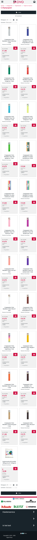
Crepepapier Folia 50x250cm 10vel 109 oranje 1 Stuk (9, 386)
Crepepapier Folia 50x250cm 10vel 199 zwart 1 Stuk (28, 424)
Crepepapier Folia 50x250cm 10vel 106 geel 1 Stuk (28, 347)
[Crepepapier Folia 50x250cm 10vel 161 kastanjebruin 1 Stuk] (28, 299)
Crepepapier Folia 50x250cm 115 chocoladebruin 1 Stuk (28, 386)
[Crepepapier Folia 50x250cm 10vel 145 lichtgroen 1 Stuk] (28, 108)
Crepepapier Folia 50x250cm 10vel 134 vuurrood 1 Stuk (28, 79)
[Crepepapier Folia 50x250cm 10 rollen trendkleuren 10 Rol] (28, 185)
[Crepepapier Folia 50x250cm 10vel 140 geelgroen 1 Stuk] (9, 146)
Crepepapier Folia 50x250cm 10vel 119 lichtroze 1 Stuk (9, 232)
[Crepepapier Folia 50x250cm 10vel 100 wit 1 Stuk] (9, 299)
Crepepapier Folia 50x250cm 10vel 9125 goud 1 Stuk (9, 424)
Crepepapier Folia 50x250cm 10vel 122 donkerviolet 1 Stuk (28, 270)
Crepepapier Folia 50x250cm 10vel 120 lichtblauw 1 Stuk (9, 118)
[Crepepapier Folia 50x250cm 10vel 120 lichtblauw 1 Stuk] (9, 108)
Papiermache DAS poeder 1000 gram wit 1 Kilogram (9, 462)
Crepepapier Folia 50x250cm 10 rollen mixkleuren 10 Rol (9, 195)
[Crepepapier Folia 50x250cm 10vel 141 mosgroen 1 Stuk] (9, 69)
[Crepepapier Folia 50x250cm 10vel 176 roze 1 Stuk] (9, 260)
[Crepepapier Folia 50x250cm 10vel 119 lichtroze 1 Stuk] (9, 221)
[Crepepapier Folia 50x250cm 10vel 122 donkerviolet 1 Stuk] (28, 260)
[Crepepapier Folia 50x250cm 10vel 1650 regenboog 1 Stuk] (9, 337)
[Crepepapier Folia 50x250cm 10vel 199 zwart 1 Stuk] (28, 414)
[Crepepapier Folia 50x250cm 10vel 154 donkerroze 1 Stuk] (28, 221)
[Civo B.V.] (18, 3)
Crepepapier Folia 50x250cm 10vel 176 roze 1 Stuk (9, 270)
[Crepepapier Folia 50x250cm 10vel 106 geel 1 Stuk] (28, 337)
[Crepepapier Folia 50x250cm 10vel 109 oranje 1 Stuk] (9, 376)
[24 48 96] (9, 20)
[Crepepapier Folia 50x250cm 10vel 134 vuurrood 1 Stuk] (28, 69)
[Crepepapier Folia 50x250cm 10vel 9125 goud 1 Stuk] (9, 414)
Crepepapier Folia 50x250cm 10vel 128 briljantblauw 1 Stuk (27, 41)
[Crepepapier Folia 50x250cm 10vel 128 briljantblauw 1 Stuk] (28, 31)
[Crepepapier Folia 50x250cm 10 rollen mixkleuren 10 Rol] (9, 185)
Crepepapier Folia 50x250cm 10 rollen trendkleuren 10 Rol (28, 195)
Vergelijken (6, 59)
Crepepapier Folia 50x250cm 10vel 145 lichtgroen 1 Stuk (28, 118)
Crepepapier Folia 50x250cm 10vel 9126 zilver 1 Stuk (9, 41)
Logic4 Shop (9, 537)
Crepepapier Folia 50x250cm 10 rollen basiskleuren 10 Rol (28, 156)
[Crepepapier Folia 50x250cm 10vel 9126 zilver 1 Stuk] (9, 31)
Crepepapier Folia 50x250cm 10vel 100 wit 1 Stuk (9, 309)
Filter (19, 12)
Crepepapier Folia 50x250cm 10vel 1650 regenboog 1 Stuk (9, 347)
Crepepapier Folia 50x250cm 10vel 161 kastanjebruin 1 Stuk (27, 309)
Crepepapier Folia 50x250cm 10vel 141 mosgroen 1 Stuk (9, 79)
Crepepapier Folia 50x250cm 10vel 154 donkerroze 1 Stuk (28, 232)
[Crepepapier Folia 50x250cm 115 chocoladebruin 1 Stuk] (28, 376)
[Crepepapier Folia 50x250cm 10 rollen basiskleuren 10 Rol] (28, 146)
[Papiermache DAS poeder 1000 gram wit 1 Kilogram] (9, 453)
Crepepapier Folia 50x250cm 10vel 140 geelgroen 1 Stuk (9, 156)
